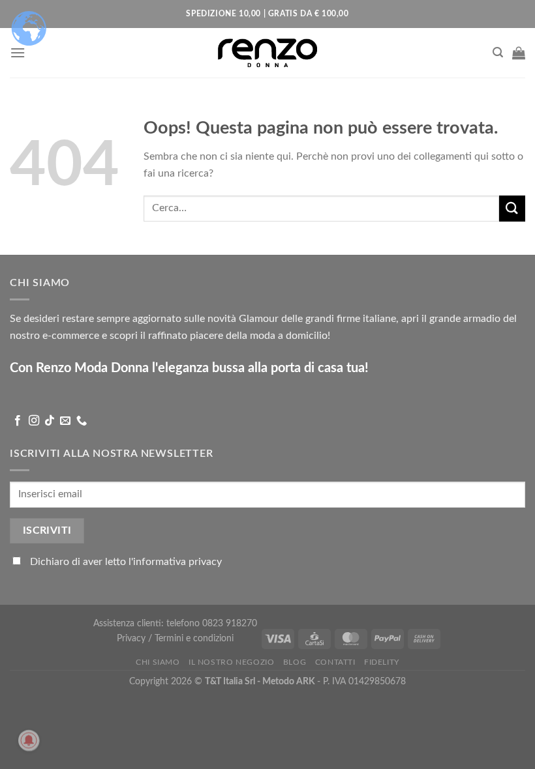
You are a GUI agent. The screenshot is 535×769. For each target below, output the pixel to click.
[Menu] (17, 52)
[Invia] (512, 208)
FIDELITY (381, 662)
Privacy (132, 638)
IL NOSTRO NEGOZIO (231, 662)
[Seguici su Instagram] (34, 421)
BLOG (294, 662)
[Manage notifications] (28, 740)
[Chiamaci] (81, 421)
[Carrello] (518, 52)
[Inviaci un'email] (65, 421)
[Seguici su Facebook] (17, 421)
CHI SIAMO (158, 662)
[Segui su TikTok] (49, 421)
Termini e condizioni (194, 638)
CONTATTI (335, 662)
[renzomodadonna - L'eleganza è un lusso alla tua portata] (267, 52)
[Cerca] (498, 52)
